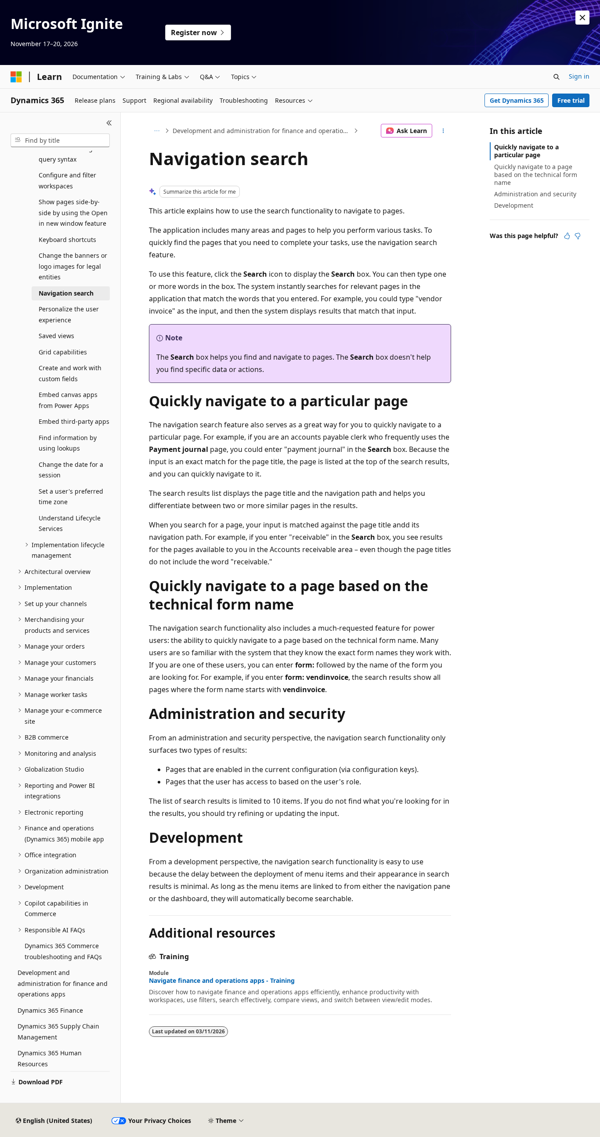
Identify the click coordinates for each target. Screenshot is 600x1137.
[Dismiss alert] (582, 18)
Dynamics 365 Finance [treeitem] (50, 1010)
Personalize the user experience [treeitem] (69, 314)
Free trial (571, 100)
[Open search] (556, 77)
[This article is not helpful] (577, 236)
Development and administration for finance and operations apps (262, 130)
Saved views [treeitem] (56, 336)
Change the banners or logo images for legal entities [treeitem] (73, 266)
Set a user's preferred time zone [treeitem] (71, 496)
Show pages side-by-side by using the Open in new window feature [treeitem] (73, 212)
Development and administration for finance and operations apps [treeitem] (63, 983)
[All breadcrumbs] (156, 131)
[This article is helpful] (567, 236)
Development (513, 205)
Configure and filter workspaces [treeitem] (67, 180)
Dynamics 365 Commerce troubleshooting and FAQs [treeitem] (63, 951)
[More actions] (443, 131)
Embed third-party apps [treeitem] (74, 421)
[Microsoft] (16, 77)
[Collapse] (109, 123)
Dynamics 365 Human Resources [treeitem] (50, 1058)
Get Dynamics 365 (517, 100)
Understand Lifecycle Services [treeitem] (70, 523)
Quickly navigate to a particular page (526, 151)
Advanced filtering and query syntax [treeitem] (72, 153)
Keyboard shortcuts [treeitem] (67, 239)
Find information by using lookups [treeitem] (68, 443)
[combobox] (60, 141)
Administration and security (535, 194)
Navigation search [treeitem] (66, 293)
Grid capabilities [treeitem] (63, 352)
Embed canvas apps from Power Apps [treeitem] (68, 400)
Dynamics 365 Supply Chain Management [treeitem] (58, 1031)
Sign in (579, 76)
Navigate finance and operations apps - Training (222, 981)
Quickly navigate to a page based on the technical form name (535, 174)
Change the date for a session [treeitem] (71, 470)
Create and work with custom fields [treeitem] (70, 373)
